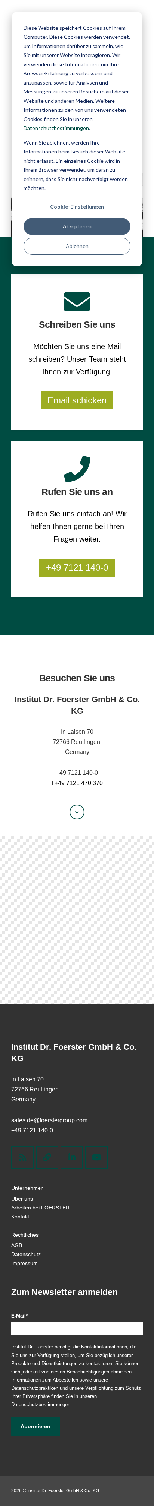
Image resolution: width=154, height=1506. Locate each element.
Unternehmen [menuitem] (27, 1188)
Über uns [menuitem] (22, 1199)
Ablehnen (77, 246)
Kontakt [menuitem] (20, 1217)
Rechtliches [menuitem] (24, 1235)
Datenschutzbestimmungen (56, 128)
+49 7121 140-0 (77, 567)
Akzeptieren (77, 226)
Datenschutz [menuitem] (26, 1254)
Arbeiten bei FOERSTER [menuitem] (40, 1208)
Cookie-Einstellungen (77, 206)
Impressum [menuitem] (24, 1263)
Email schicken (77, 400)
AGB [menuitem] (16, 1245)
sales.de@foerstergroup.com (49, 1120)
